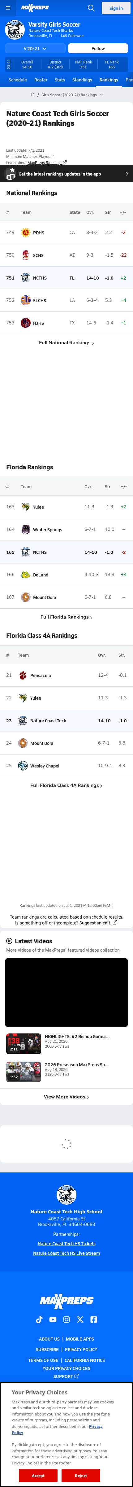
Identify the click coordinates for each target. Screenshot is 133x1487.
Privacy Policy (81, 1349)
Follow (98, 48)
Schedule (18, 79)
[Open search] (91, 8)
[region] (66, 1434)
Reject (81, 1475)
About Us (49, 1339)
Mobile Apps (80, 1339)
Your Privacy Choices (66, 1368)
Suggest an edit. (95, 923)
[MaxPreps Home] (35, 8)
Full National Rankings (65, 342)
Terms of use (43, 1360)
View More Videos (64, 1096)
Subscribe (47, 1349)
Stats (60, 79)
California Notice (85, 1360)
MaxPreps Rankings (45, 162)
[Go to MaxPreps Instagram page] (66, 1320)
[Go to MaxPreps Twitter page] (80, 1320)
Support (63, 1376)
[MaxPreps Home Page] (32, 95)
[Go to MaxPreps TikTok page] (39, 1320)
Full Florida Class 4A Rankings (64, 785)
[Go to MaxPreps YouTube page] (53, 1320)
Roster (40, 79)
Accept (38, 1475)
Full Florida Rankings (65, 616)
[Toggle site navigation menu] (8, 8)
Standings (82, 79)
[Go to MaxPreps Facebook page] (93, 1320)
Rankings (109, 79)
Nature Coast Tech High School (66, 1211)
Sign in (116, 8)
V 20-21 (32, 48)
